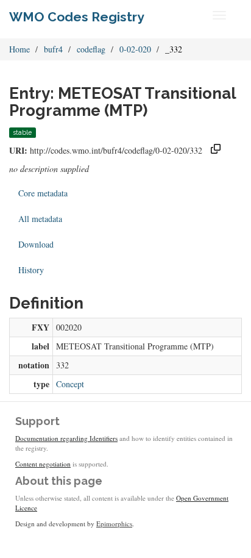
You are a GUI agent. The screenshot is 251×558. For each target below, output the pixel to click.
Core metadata (43, 193)
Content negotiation (43, 463)
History (31, 270)
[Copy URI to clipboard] (216, 150)
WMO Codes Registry (76, 16)
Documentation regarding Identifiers (66, 438)
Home (19, 49)
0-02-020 (135, 49)
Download (36, 244)
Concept (70, 384)
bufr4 (53, 49)
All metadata (40, 218)
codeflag (91, 49)
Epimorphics (114, 523)
